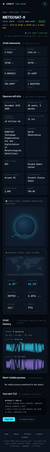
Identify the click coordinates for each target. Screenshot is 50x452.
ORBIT (14, 4)
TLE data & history (26, 419)
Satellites (14, 12)
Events (39, 434)
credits (25, 446)
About (16, 434)
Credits (25, 437)
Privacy (27, 434)
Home (4, 12)
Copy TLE (9, 419)
